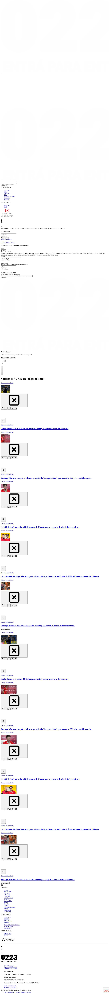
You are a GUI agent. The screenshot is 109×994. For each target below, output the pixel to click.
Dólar (5, 192)
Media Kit (7, 205)
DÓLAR (6, 919)
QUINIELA (7, 917)
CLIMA (6, 922)
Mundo (6, 902)
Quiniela (6, 190)
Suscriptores (7, 911)
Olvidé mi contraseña (6, 239)
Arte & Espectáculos (9, 907)
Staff (5, 207)
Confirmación (4, 263)
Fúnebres (6, 199)
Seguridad (7, 893)
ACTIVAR (12, 358)
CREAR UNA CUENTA (8, 242)
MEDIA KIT (7, 934)
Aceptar (3, 250)
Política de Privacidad (10, 985)
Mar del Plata (7, 891)
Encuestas (6, 193)
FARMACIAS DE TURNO (12, 925)
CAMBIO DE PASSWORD (8, 272)
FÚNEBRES (7, 928)
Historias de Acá (8, 898)
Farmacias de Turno (9, 196)
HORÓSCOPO (8, 926)
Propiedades (7, 910)
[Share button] (3, 421)
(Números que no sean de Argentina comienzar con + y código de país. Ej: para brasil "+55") (33, 255)
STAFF (6, 935)
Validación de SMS (6, 252)
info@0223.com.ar (9, 965)
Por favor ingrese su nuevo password (11, 274)
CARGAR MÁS (5, 629)
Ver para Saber (8, 901)
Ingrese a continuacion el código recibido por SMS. (14, 264)
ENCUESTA (7, 920)
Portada (6, 890)
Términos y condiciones (10, 987)
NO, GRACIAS (5, 358)
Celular (3, 256)
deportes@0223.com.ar (10, 967)
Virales (6, 908)
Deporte (6, 905)
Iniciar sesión (4, 238)
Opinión (6, 904)
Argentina (6, 899)
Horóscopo (7, 198)
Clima (5, 195)
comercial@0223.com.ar (10, 968)
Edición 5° (7, 895)
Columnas (7, 896)
